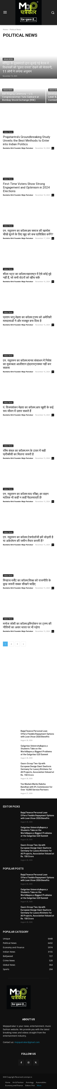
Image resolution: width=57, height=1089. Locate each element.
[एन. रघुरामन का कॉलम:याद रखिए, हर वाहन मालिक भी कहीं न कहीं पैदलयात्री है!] (28, 477)
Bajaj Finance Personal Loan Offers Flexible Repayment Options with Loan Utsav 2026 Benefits (37, 734)
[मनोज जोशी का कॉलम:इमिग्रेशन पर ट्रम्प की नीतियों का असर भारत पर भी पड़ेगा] (28, 607)
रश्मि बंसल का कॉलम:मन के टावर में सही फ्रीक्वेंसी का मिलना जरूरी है (24, 452)
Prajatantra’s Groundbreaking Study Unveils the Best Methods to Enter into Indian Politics (26, 140)
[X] (36, 1062)
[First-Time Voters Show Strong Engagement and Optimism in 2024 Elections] (28, 167)
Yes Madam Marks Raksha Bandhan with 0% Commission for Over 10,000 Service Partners (36, 787)
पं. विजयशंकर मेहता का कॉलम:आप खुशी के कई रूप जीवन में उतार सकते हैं (28, 409)
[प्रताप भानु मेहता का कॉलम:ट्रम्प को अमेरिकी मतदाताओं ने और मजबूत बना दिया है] (28, 301)
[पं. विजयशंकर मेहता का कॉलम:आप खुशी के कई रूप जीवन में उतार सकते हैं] (28, 391)
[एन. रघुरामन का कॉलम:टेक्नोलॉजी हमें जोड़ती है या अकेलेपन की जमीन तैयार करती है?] (28, 521)
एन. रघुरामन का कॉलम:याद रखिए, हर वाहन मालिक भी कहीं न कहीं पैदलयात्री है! (26, 495)
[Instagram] (28, 1062)
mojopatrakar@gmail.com (27, 1042)
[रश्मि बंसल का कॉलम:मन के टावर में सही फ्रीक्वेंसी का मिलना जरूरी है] (28, 434)
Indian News (8, 59)
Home (5, 29)
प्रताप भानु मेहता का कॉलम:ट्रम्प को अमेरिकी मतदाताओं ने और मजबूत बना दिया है (27, 319)
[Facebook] (21, 1062)
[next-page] (23, 644)
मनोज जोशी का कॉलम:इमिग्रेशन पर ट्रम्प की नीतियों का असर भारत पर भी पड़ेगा (27, 625)
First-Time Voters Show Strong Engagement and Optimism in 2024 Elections (26, 187)
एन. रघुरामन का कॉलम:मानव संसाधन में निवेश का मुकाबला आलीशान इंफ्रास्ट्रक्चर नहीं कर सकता (27, 364)
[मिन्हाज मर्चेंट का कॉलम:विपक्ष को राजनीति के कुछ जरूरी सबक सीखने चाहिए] (28, 564)
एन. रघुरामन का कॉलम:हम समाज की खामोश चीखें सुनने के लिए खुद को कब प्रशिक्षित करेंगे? (28, 232)
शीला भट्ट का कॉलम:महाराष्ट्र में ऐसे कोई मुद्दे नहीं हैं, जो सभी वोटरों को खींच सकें (27, 275)
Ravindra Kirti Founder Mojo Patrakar (18, 148)
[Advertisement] (28, 686)
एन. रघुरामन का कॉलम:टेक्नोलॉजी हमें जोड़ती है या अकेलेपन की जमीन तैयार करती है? (28, 539)
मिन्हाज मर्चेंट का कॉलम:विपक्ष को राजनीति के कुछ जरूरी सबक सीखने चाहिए (27, 582)
